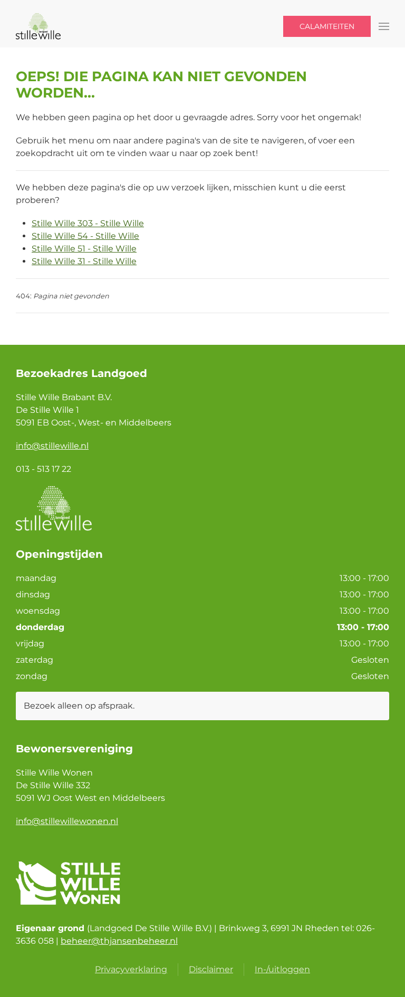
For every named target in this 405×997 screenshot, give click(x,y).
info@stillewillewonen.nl (67, 821)
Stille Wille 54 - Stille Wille (85, 236)
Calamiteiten (327, 26)
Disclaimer (211, 969)
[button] (384, 26)
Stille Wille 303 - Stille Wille (88, 223)
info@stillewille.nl (52, 446)
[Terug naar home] (40, 26)
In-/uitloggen (282, 969)
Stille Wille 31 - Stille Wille (84, 261)
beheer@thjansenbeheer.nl (119, 941)
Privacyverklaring (131, 969)
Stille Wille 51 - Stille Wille (84, 249)
